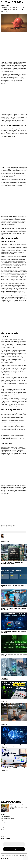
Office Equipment (4, 829)
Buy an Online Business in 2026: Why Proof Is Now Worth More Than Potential (14, 768)
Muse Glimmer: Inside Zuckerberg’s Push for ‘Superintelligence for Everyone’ (11, 745)
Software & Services (5, 831)
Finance (7, 5)
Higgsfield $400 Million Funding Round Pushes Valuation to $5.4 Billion (14, 655)
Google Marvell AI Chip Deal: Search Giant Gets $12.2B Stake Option (13, 632)
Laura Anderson (5, 633)
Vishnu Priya (4, 701)
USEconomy (23, 531)
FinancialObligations (5, 531)
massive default (5, 129)
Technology (3, 836)
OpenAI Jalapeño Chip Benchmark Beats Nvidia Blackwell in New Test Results (12, 563)
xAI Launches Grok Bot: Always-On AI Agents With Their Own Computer (14, 678)
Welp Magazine (9, 535)
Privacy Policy (3, 822)
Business (3, 5)
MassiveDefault (15, 531)
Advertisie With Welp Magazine (7, 818)
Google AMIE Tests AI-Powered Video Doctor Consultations (11, 722)
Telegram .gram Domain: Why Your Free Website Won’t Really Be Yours (14, 609)
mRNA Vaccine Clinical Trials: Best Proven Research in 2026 (13, 586)
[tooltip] (2, 526)
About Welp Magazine (5, 816)
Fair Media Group (23, 855)
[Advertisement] (14, 47)
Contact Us (3, 820)
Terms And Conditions (5, 825)
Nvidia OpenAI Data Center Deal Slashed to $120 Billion (13, 700)
